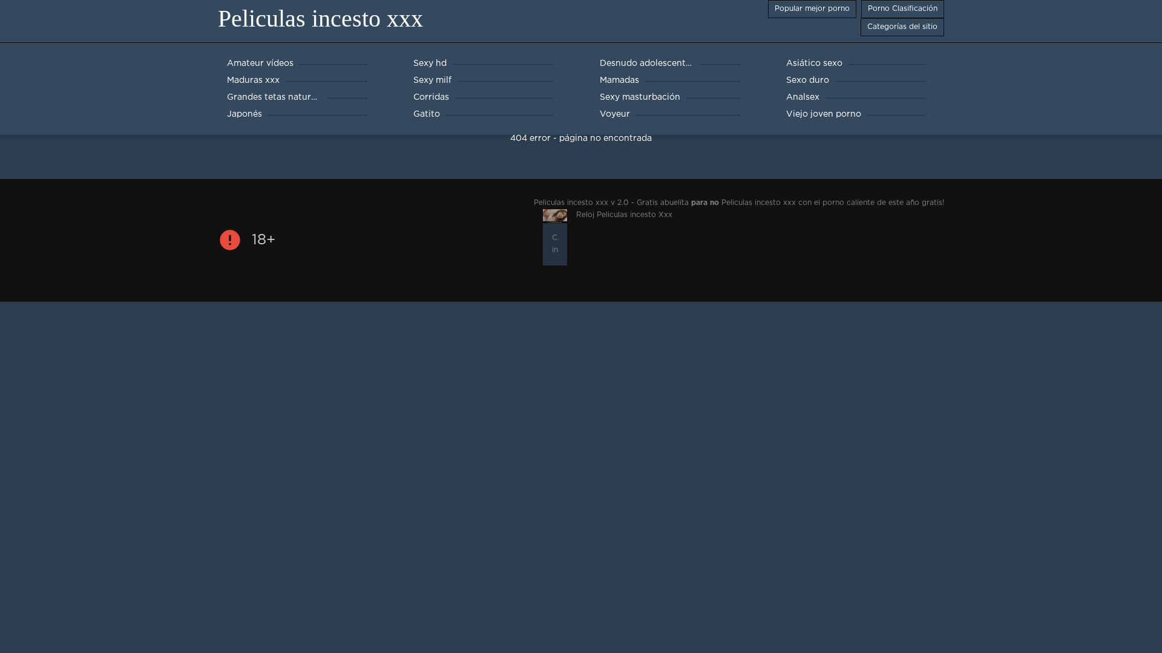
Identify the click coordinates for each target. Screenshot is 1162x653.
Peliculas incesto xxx (320, 18)
